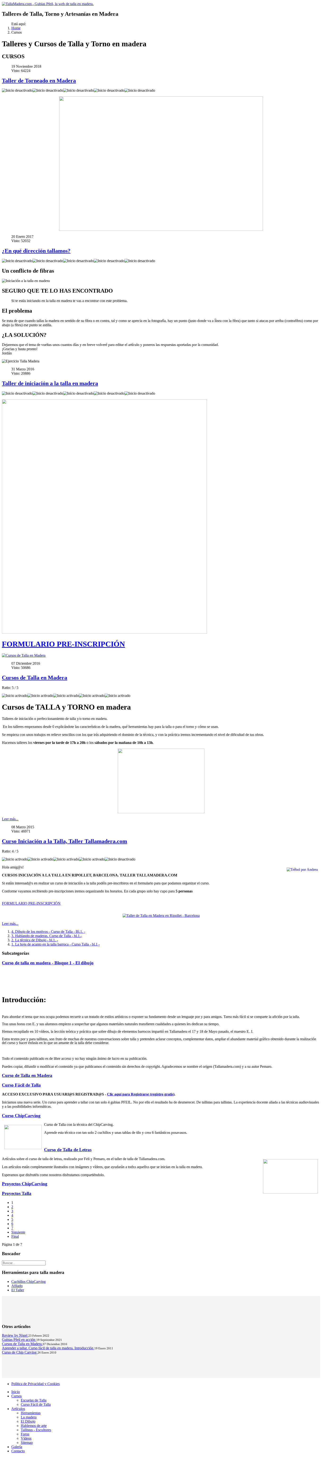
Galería (16, 1447)
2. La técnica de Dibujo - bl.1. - (34, 940)
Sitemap (27, 1443)
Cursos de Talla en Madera (34, 678)
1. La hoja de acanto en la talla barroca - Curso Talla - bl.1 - (55, 944)
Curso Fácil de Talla (21, 1085)
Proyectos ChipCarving (24, 1183)
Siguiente (18, 1232)
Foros (25, 1434)
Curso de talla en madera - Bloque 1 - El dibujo (48, 962)
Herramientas (31, 1413)
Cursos (16, 1396)
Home (16, 28)
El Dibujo (28, 1421)
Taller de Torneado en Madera (39, 81)
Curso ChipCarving (21, 1115)
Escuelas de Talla (33, 1400)
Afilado (17, 1286)
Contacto (18, 1451)
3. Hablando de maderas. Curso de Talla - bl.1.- (46, 936)
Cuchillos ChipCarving (28, 1282)
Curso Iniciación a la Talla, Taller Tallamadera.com (64, 841)
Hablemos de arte (34, 1426)
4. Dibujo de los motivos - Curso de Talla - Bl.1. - (48, 932)
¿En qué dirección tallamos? (36, 251)
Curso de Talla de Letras (67, 1149)
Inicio (15, 1392)
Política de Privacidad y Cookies (35, 1384)
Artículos (18, 1409)
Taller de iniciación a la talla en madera (50, 383)
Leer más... (10, 819)
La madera (29, 1417)
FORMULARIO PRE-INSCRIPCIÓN (63, 644)
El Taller (17, 1290)
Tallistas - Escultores (36, 1430)
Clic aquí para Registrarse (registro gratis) (140, 1094)
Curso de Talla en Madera (27, 1075)
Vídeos (26, 1438)
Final (15, 1236)
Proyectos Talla (16, 1193)
